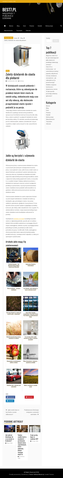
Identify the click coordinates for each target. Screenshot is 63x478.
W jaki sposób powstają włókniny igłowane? (51, 94)
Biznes (11, 26)
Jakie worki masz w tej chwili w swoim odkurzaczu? (12, 412)
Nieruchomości (8, 30)
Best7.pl (9, 9)
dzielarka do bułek (19, 219)
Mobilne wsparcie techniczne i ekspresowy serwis (51, 87)
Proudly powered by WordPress (18, 474)
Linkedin (10, 401)
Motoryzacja (49, 26)
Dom (24, 26)
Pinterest (30, 397)
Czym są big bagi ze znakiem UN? (34, 437)
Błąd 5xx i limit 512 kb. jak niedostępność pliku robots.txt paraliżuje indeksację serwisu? (52, 60)
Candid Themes (49, 474)
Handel (40, 26)
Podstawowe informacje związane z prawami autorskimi (31, 412)
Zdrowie (28, 30)
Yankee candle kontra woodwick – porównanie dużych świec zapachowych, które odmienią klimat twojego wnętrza (22, 444)
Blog (18, 26)
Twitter (20, 397)
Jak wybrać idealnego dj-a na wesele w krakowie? (9, 438)
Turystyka (19, 30)
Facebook (11, 397)
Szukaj (48, 38)
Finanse (31, 26)
